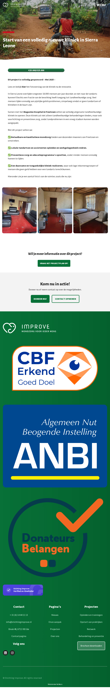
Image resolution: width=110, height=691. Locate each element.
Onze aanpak (55, 621)
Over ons (55, 636)
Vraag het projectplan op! (54, 263)
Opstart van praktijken (91, 621)
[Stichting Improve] (14, 5)
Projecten (55, 629)
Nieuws (54, 614)
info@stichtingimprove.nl (19, 621)
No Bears (59, 684)
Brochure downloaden (91, 645)
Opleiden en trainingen (91, 614)
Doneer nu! (40, 298)
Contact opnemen (65, 298)
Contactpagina (18, 636)
